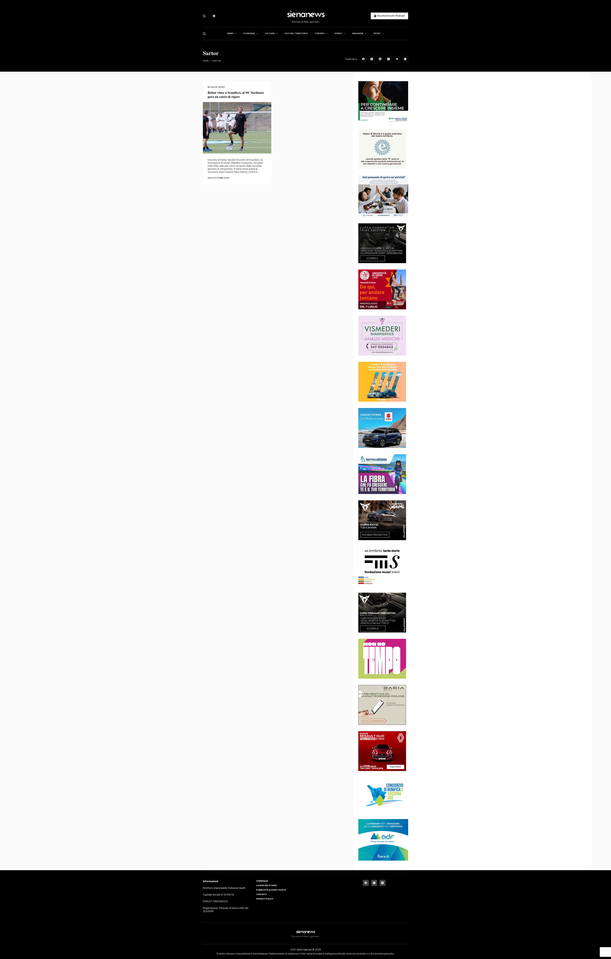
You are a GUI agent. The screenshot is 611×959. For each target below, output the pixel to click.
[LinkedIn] (380, 59)
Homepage (262, 881)
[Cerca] (204, 33)
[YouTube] (382, 883)
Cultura (270, 33)
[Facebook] (363, 59)
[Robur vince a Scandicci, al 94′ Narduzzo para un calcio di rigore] (237, 127)
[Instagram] (374, 883)
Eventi (338, 33)
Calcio (213, 87)
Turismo (319, 33)
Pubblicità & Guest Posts (271, 890)
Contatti (261, 894)
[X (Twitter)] (372, 59)
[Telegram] (397, 59)
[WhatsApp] (405, 59)
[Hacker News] (389, 59)
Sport (377, 33)
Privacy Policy (264, 899)
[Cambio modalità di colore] (214, 16)
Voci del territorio (296, 33)
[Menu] (204, 16)
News (230, 33)
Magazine (357, 33)
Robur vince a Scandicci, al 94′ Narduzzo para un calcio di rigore (236, 94)
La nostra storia (266, 885)
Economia (249, 33)
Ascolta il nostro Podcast (391, 15)
